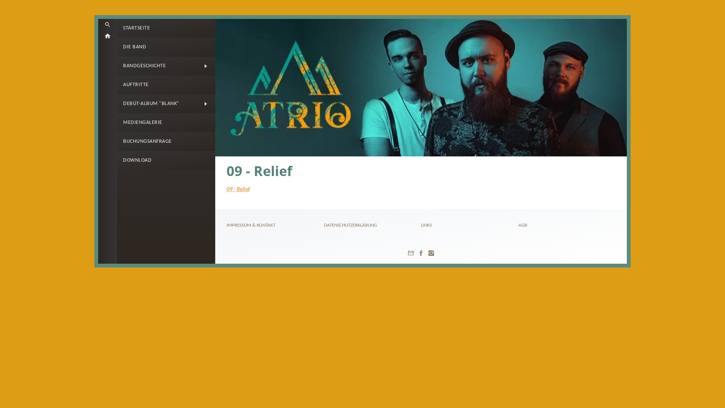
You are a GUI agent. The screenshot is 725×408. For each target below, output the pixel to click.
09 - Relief (238, 190)
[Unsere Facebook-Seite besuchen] (421, 256)
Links (426, 225)
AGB (522, 225)
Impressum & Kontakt (251, 225)
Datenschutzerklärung (350, 225)
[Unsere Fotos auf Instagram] (431, 256)
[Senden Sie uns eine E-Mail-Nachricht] (410, 256)
